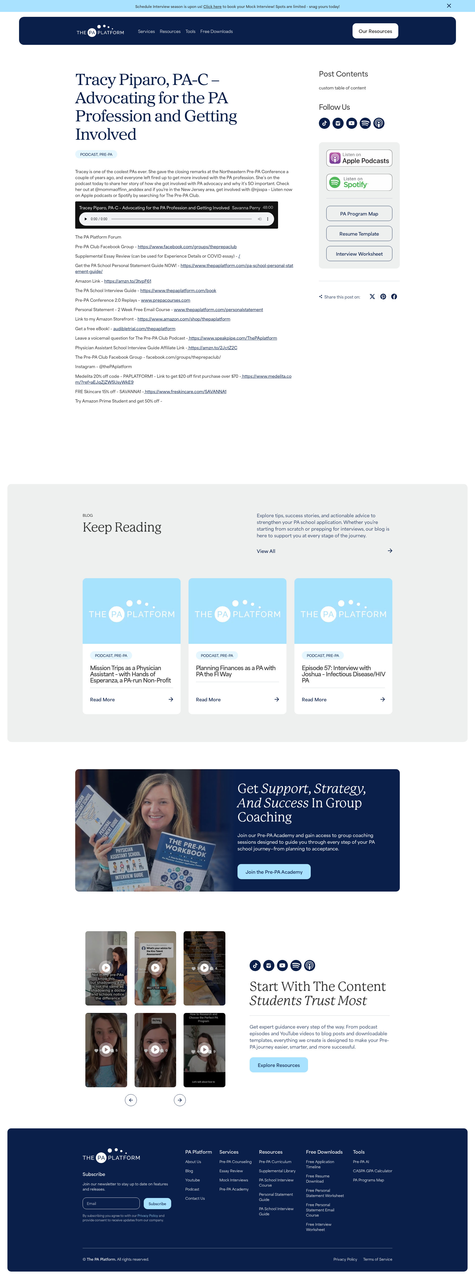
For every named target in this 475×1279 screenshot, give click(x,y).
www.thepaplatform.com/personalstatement (218, 309)
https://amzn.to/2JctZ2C (212, 347)
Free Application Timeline (320, 1164)
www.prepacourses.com (165, 300)
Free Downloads (216, 31)
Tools (190, 31)
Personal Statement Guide (276, 1197)
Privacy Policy (148, 1215)
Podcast (192, 1189)
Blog (189, 1170)
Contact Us (195, 1198)
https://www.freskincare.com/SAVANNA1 (185, 391)
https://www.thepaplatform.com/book (178, 290)
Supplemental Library (277, 1170)
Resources (170, 31)
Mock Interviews (233, 1179)
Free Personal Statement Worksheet (325, 1193)
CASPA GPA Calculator (372, 1170)
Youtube (192, 1179)
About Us (193, 1161)
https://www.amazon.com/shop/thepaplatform (184, 318)
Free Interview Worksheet (319, 1227)
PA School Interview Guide (276, 1211)
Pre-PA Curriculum (275, 1161)
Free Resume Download (318, 1178)
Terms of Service (377, 1259)
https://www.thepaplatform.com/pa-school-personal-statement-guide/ (184, 268)
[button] (372, 296)
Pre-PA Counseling (235, 1161)
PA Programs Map (368, 1179)
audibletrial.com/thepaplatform (144, 328)
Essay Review (231, 1170)
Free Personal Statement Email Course (320, 1210)
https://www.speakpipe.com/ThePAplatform (232, 337)
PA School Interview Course (276, 1182)
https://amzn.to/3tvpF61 (127, 280)
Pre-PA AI (361, 1161)
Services (146, 31)
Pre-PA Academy (234, 1189)
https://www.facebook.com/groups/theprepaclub (187, 246)
